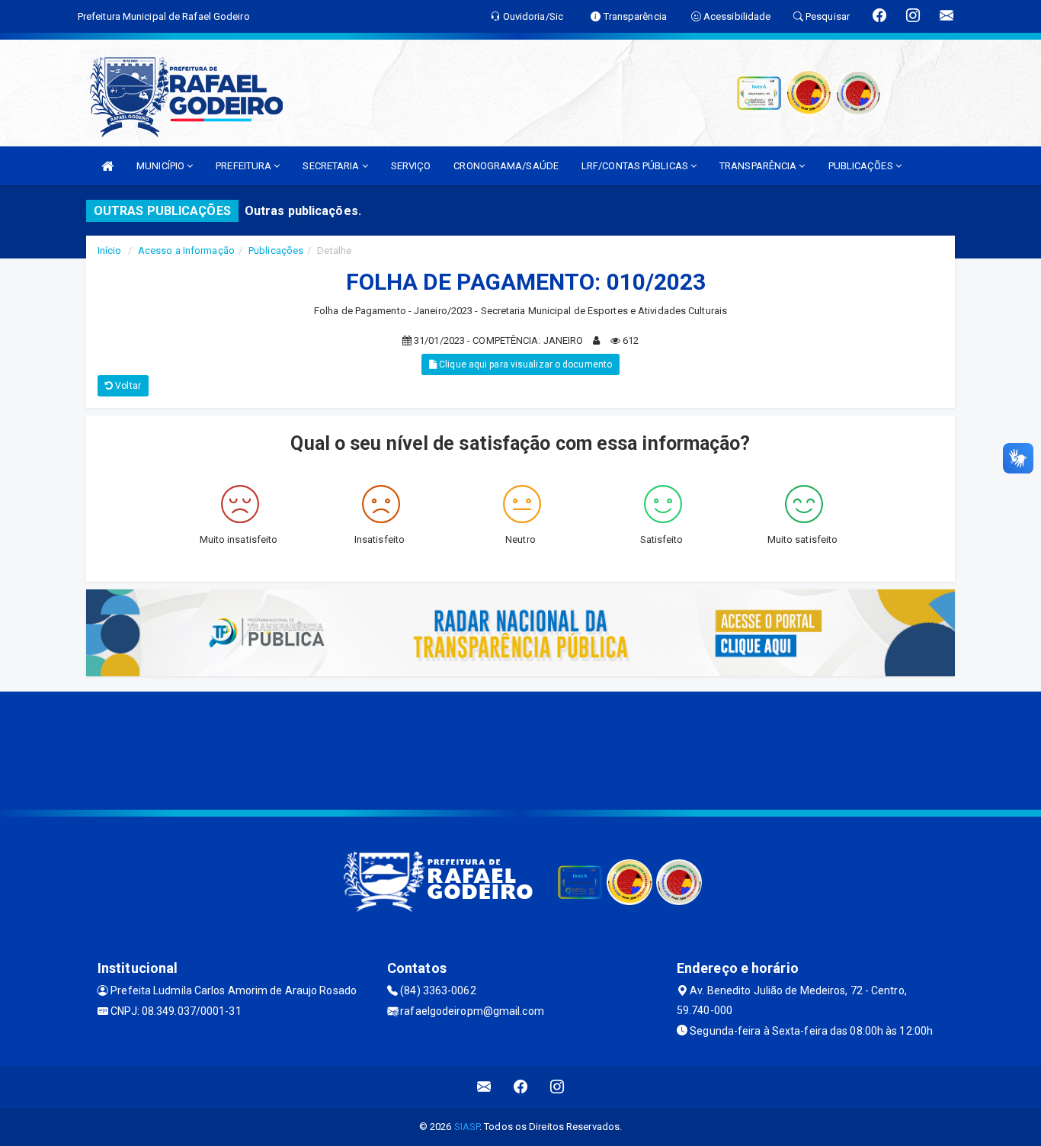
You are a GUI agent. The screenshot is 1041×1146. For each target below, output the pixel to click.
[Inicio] (107, 165)
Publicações (275, 250)
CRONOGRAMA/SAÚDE (506, 166)
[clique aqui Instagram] (557, 1087)
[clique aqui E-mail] (484, 1087)
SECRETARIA (332, 166)
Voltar (127, 385)
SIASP (467, 1126)
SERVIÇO (411, 166)
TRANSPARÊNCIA (759, 166)
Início (110, 250)
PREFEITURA (245, 166)
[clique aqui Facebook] (521, 1087)
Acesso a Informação (186, 250)
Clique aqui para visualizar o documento (524, 364)
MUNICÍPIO (161, 166)
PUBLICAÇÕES (861, 166)
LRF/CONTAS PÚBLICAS (635, 166)
